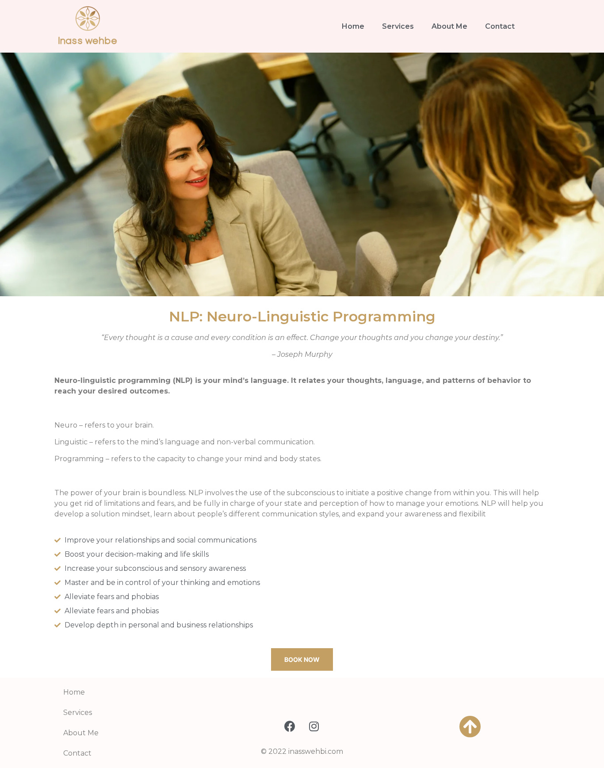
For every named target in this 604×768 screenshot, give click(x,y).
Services (398, 26)
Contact (500, 26)
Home (353, 26)
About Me (449, 26)
